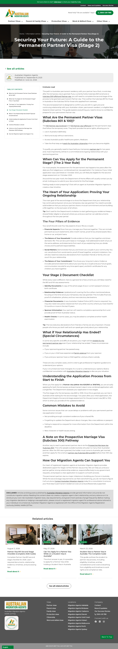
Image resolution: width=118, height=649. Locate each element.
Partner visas (52, 605)
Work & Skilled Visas (81, 21)
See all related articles (59, 586)
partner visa (94, 149)
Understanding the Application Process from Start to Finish (23, 120)
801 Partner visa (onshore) (56, 126)
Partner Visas (14, 21)
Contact (83, 5)
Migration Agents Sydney (77, 629)
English (5, 647)
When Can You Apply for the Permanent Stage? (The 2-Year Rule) (22, 100)
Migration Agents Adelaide (78, 605)
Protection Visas (59, 21)
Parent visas (51, 608)
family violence (80, 353)
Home (22, 34)
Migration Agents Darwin (77, 614)
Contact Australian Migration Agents (69, 481)
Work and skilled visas (55, 620)
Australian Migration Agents (78, 371)
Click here (57, 2)
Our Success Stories (102, 611)
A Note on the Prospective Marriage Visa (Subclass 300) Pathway (20, 129)
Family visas (51, 611)
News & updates (101, 608)
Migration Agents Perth (77, 626)
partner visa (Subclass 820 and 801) (82, 453)
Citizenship (51, 617)
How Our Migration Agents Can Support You (21, 134)
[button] (15, 21)
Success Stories (108, 5)
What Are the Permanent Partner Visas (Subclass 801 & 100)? (23, 94)
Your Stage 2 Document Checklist (18, 110)
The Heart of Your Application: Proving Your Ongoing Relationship (21, 105)
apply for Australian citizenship (75, 143)
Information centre (33, 34)
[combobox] (8, 647)
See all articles (15, 68)
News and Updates (94, 5)
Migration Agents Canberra (78, 611)
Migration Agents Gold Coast (79, 617)
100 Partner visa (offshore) (81, 126)
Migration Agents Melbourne (79, 623)
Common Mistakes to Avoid (16, 124)
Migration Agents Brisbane (78, 608)
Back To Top (107, 637)
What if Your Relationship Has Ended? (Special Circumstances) (22, 114)
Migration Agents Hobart (77, 620)
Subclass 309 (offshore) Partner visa (57, 96)
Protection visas (53, 614)
